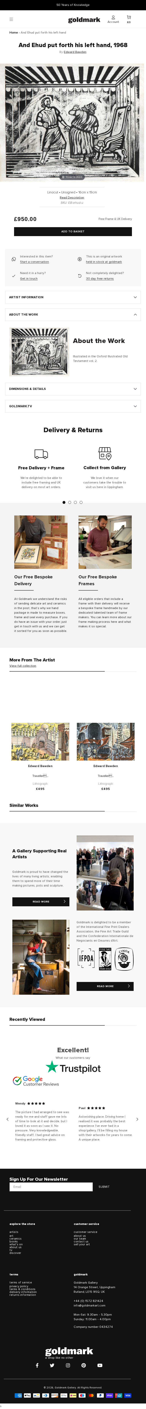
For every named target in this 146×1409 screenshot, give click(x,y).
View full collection (23, 665)
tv (11, 1250)
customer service (86, 1232)
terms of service (21, 1282)
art (11, 1235)
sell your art (82, 1244)
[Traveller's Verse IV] (106, 742)
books (14, 1241)
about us (16, 1247)
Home (14, 32)
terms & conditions (23, 1289)
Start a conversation (34, 261)
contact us (81, 1241)
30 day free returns (100, 278)
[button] (15, 19)
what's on (16, 1244)
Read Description (72, 197)
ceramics (16, 1238)
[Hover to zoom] (72, 122)
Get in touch (28, 278)
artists (14, 1232)
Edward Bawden (75, 52)
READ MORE (41, 901)
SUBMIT (104, 1186)
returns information (23, 1295)
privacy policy (19, 1286)
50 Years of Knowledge (73, 4)
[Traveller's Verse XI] (40, 742)
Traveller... (40, 775)
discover (15, 1253)
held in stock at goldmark (104, 261)
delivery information (23, 1292)
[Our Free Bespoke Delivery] (40, 542)
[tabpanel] (41, 469)
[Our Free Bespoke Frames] (105, 542)
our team (80, 1238)
